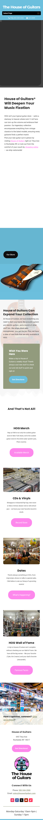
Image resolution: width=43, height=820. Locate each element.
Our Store (31, 18)
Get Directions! (21, 748)
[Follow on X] (21, 800)
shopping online (31, 147)
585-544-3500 (24, 790)
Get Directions (18, 379)
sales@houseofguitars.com (24, 793)
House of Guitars (18, 141)
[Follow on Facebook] (17, 800)
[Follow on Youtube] (26, 800)
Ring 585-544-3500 (17, 18)
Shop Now (21, 67)
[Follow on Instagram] (12, 800)
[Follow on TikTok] (31, 800)
